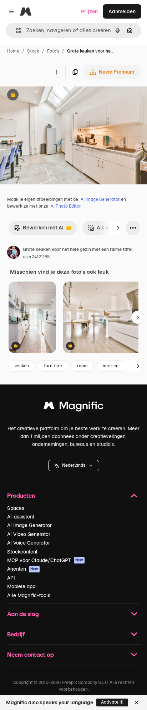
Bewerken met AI (39, 229)
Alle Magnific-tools (28, 595)
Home (13, 51)
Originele (47, 95)
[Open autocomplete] (16, 30)
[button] (73, 465)
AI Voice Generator (28, 543)
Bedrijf (16, 634)
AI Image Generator (100, 199)
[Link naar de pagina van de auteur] (13, 253)
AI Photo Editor (66, 206)
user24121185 (36, 257)
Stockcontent (22, 551)
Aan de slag (23, 613)
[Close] (136, 702)
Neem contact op (30, 654)
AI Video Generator (28, 534)
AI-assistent (20, 516)
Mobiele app (21, 586)
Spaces (15, 508)
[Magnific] (73, 407)
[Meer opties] (56, 72)
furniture (53, 366)
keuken (22, 366)
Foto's (53, 51)
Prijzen (89, 11)
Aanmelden (122, 11)
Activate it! (112, 702)
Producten (21, 495)
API (11, 578)
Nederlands (73, 465)
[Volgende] (117, 228)
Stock (33, 51)
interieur (111, 366)
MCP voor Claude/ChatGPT (45, 560)
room (82, 366)
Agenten (22, 569)
